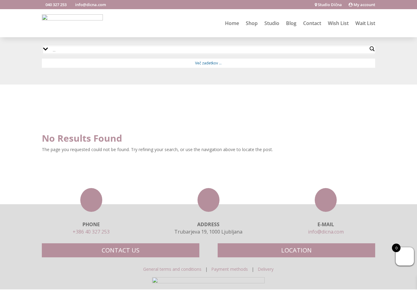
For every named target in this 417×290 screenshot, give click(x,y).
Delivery (266, 269)
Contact (312, 23)
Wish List (338, 23)
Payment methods (229, 269)
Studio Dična (329, 4)
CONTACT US (121, 250)
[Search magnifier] (372, 49)
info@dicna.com (90, 4)
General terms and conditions (172, 269)
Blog (291, 23)
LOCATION (296, 250)
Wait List (365, 23)
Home (232, 23)
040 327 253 (56, 4)
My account (364, 4)
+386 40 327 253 (91, 231)
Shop (252, 23)
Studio (271, 23)
